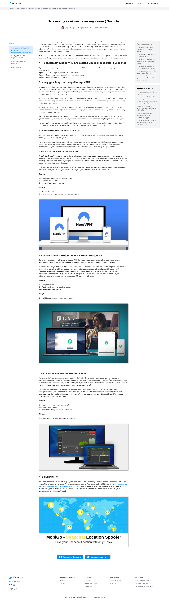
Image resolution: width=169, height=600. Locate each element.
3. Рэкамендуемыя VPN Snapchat (18, 62)
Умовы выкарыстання (142, 581)
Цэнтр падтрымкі (115, 581)
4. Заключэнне (16, 67)
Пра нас (87, 581)
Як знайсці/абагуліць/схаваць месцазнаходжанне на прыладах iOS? (147, 123)
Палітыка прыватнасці (142, 583)
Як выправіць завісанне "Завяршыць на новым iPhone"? (145, 49)
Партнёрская (88, 586)
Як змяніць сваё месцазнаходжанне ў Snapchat (59, 8)
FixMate (62, 583)
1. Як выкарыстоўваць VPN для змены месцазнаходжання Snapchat (21, 50)
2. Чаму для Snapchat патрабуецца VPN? (18, 57)
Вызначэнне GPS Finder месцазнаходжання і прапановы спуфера (145, 116)
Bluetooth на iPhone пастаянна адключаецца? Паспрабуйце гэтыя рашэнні (147, 78)
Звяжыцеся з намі (90, 583)
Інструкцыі (21, 8)
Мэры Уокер (69, 28)
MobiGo (62, 581)
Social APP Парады (34, 8)
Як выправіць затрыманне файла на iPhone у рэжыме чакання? (146, 61)
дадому (11, 8)
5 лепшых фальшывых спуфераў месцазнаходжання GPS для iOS (146, 109)
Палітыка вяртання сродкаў (144, 586)
